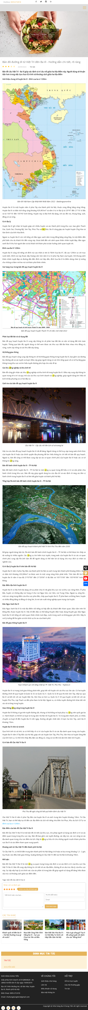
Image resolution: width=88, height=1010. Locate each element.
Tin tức (67, 989)
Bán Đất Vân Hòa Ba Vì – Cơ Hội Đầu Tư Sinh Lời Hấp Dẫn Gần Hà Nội (54, 934)
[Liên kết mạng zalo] (85, 585)
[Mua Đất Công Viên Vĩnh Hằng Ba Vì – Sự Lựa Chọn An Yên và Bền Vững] (33, 924)
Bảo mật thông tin (48, 992)
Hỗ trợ (68, 976)
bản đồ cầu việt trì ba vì (16, 880)
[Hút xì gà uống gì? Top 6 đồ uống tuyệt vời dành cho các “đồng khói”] (76, 924)
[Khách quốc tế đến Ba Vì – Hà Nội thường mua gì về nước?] (12, 924)
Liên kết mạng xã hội (46, 996)
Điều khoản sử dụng (49, 989)
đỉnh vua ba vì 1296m (11, 823)
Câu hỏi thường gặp (72, 985)
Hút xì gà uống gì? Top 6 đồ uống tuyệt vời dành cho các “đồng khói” (75, 934)
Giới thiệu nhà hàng (48, 981)
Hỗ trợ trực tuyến (71, 981)
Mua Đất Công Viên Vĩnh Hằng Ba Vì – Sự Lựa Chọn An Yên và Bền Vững (33, 936)
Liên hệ (44, 985)
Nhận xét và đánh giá (12, 885)
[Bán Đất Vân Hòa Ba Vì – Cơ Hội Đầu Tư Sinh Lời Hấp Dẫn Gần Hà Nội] (54, 924)
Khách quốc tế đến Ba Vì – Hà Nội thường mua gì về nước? (11, 934)
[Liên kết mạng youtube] (85, 580)
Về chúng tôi (48, 976)
